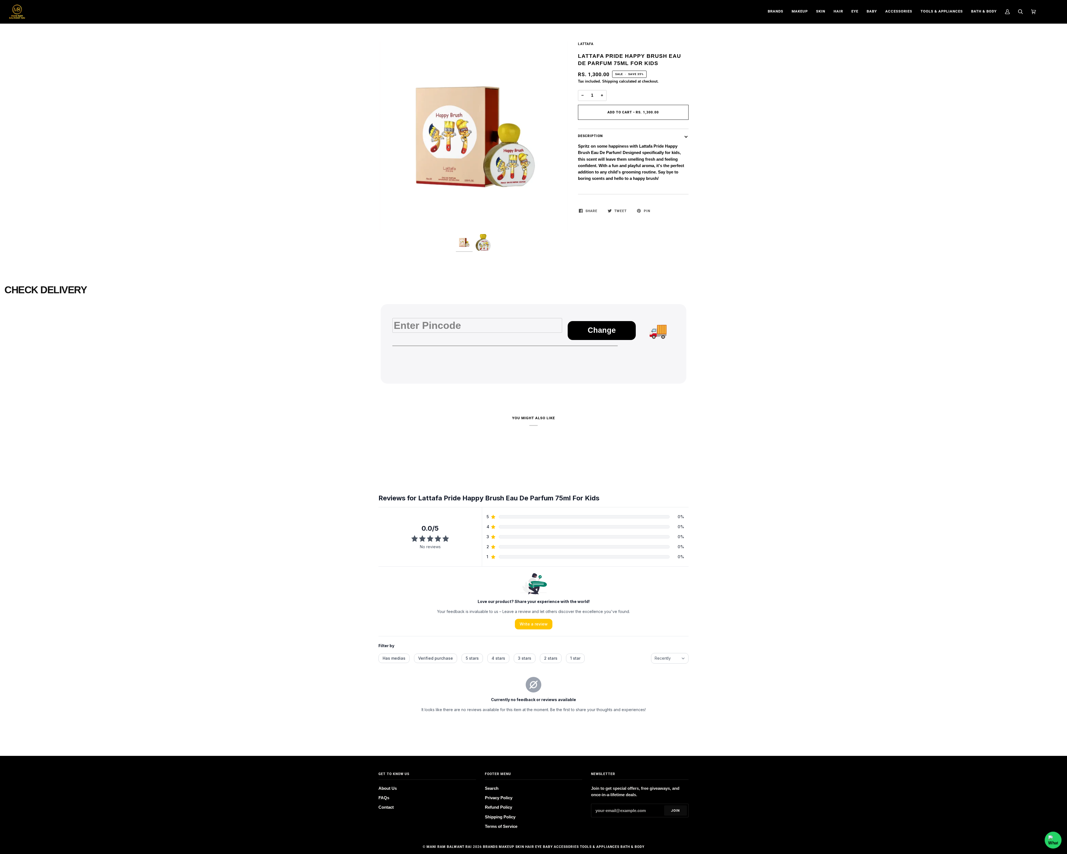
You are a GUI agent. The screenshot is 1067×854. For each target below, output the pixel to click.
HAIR (529, 847)
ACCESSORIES (566, 847)
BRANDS (490, 847)
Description (590, 136)
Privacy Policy (498, 798)
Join (675, 811)
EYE (538, 847)
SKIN (519, 847)
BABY (548, 847)
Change (602, 330)
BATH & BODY (632, 847)
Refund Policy (498, 807)
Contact (386, 807)
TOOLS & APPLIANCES (599, 847)
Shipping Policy (500, 817)
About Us (387, 788)
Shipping (610, 81)
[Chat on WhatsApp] (1053, 840)
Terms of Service (501, 826)
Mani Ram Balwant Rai (449, 847)
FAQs (383, 798)
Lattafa (586, 44)
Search (491, 788)
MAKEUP (506, 847)
